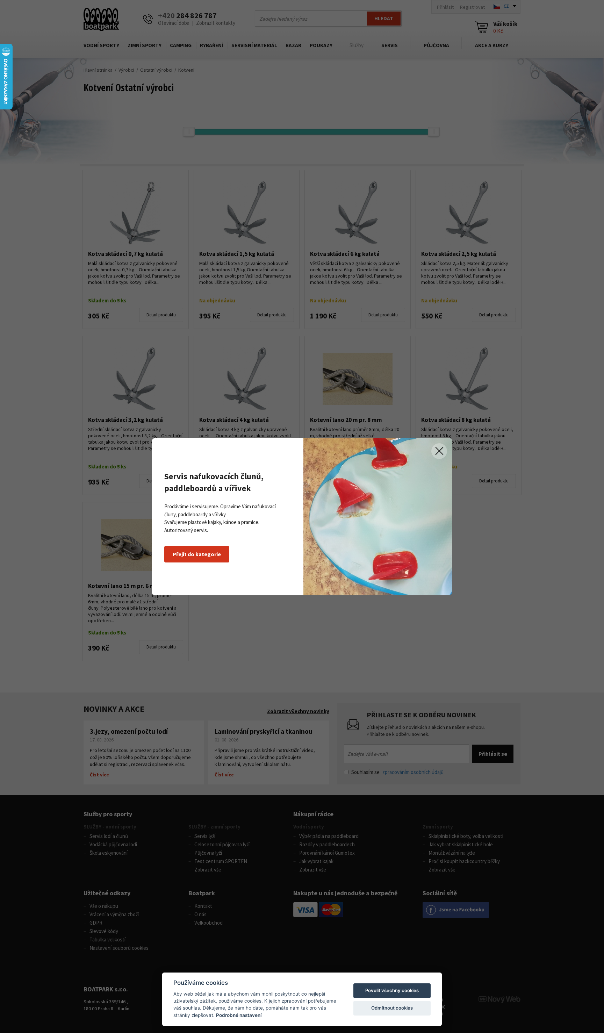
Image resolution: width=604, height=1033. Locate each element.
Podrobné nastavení (239, 1015)
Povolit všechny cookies (392, 990)
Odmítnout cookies (392, 1008)
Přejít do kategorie (197, 554)
